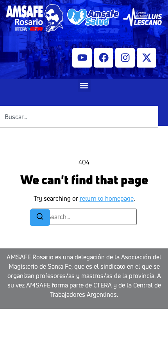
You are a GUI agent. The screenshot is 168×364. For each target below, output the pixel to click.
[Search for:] (84, 217)
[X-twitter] (146, 58)
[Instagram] (125, 58)
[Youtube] (82, 58)
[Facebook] (103, 58)
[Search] (40, 217)
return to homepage (107, 198)
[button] (84, 85)
